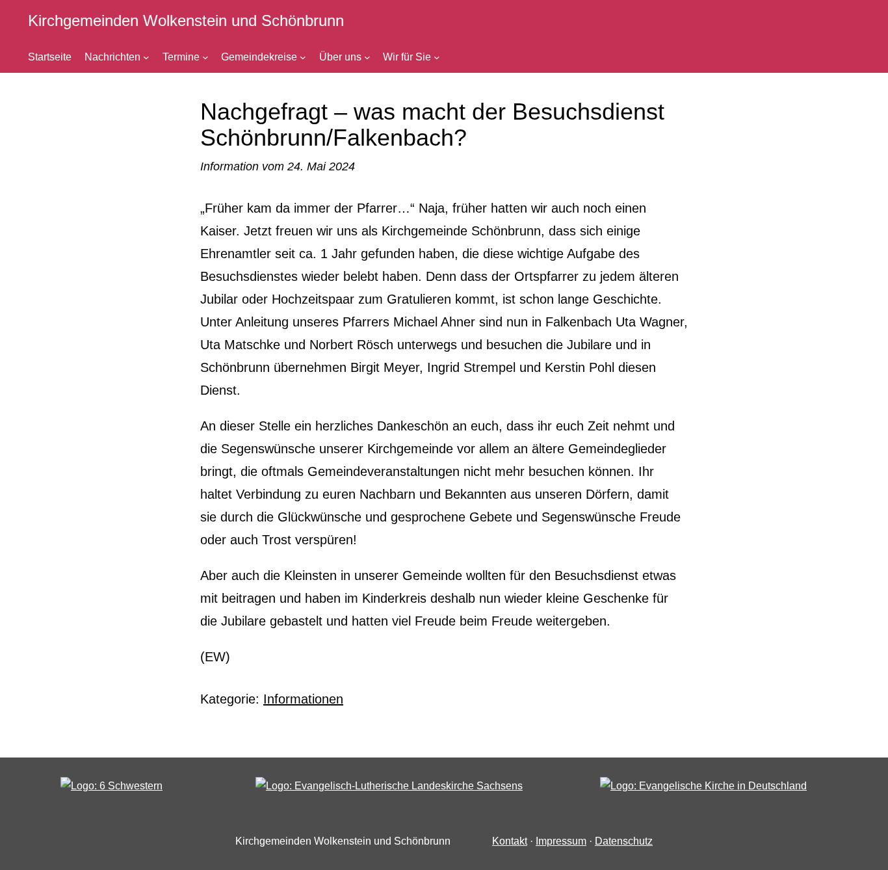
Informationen (303, 699)
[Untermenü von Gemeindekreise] (303, 57)
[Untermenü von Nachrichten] (146, 57)
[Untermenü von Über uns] (367, 57)
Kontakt (509, 841)
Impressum (561, 841)
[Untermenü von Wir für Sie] (437, 57)
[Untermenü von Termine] (205, 57)
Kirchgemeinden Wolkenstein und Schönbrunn (186, 20)
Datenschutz (624, 841)
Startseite (50, 56)
